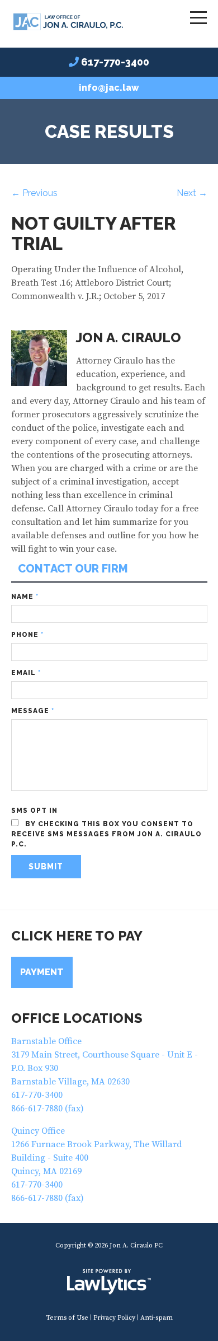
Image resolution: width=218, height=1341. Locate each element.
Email (26, 673)
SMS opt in (34, 810)
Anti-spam (156, 1318)
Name (25, 596)
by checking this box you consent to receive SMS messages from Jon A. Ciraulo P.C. (106, 834)
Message (32, 711)
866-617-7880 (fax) (47, 1108)
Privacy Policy (114, 1318)
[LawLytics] (109, 1282)
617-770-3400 (115, 62)
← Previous (34, 193)
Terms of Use (67, 1318)
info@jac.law (109, 87)
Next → (192, 193)
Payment (42, 972)
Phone (27, 635)
